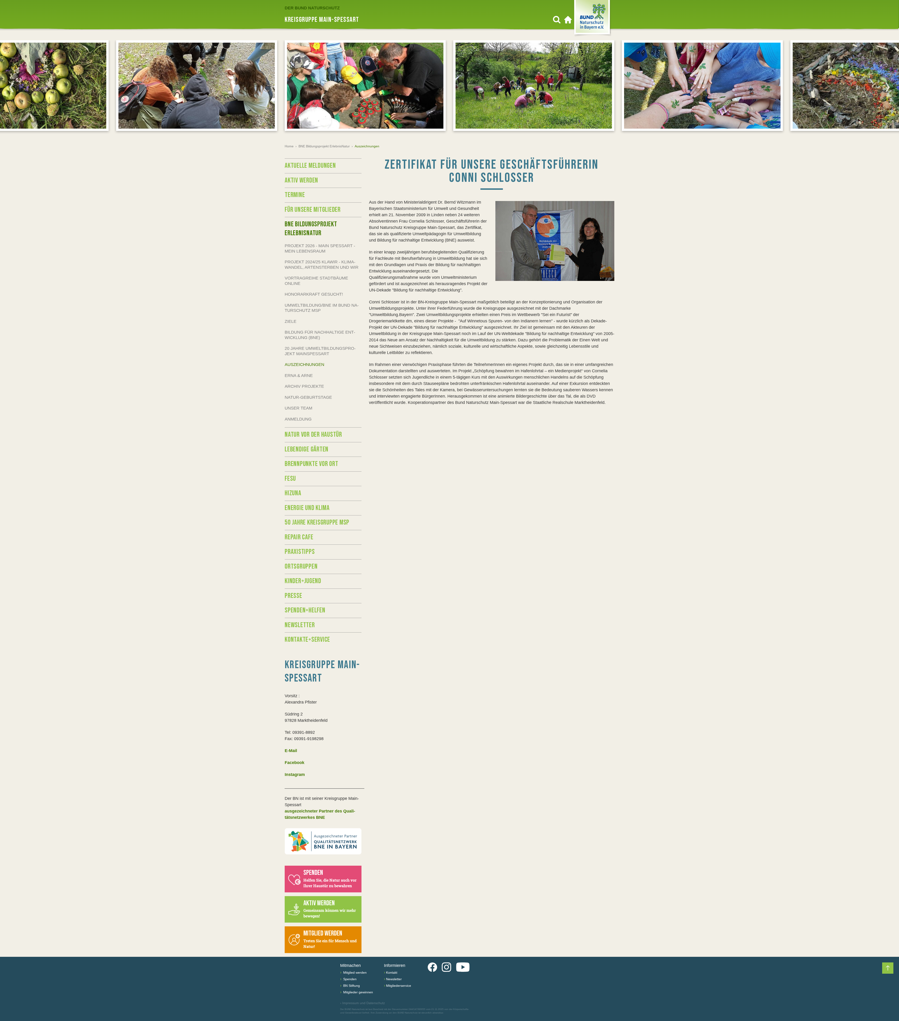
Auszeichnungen (304, 364)
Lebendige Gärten (306, 449)
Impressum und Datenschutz (362, 1003)
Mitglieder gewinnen (357, 992)
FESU (290, 478)
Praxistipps (300, 552)
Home (289, 146)
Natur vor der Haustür (313, 434)
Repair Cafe (299, 537)
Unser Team (298, 408)
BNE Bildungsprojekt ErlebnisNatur (324, 146)
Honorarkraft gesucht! (314, 294)
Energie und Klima (307, 508)
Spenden (349, 979)
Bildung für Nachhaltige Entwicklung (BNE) (320, 335)
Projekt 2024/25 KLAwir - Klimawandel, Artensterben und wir (321, 265)
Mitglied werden (354, 972)
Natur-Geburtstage (308, 397)
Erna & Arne (299, 375)
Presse (293, 596)
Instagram (295, 774)
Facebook (294, 762)
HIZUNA (293, 493)
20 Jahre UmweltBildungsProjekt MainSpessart (320, 351)
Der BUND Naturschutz (312, 8)
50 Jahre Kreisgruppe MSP (317, 522)
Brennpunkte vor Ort (311, 464)
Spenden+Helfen (305, 610)
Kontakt (391, 972)
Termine (295, 195)
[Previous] (11, 87)
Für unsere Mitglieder (313, 209)
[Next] (888, 87)
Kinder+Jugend (303, 581)
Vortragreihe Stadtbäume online (316, 281)
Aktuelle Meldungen (310, 165)
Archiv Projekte (304, 386)
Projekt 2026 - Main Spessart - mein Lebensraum (320, 248)
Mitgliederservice (398, 985)
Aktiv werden (301, 180)
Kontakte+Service (307, 639)
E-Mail (291, 750)
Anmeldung (298, 419)
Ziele (290, 321)
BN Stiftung (351, 985)
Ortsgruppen (301, 566)
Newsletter (300, 625)
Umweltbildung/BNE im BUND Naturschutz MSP (322, 308)
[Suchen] (556, 19)
